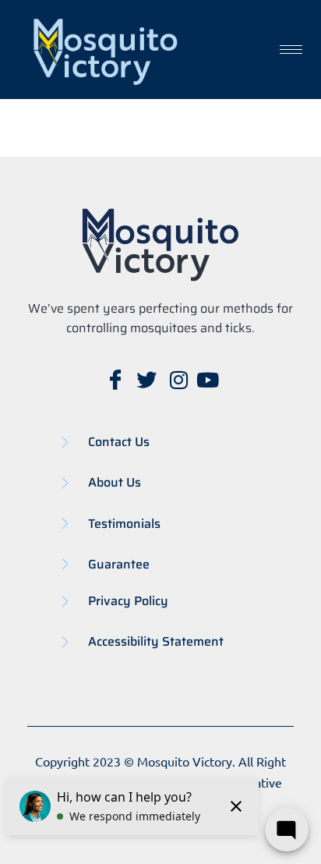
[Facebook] (113, 380)
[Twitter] (145, 380)
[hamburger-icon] (291, 49)
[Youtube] (207, 380)
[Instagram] (176, 380)
